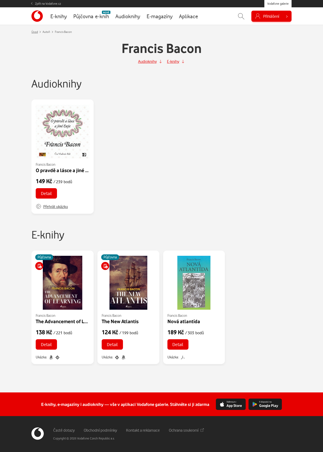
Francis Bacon (45, 164)
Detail (46, 193)
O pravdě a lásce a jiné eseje (66, 170)
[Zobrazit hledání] (241, 16)
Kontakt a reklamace (143, 430)
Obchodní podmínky (100, 430)
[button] (52, 206)
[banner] (37, 16)
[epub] (57, 357)
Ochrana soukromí (184, 430)
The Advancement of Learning (68, 321)
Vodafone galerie (278, 3)
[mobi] (51, 357)
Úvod (34, 32)
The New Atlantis (120, 321)
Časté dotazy (64, 430)
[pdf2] (182, 357)
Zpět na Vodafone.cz (48, 3)
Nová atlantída (183, 321)
